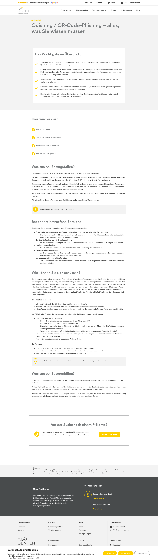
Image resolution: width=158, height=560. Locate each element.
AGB (37, 558)
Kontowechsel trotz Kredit (102, 494)
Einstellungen (142, 553)
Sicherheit (37, 20)
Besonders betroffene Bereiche (48, 138)
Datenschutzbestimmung (16, 558)
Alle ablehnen (125, 553)
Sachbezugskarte (99, 10)
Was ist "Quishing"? (43, 130)
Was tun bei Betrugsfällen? (46, 154)
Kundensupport (43, 380)
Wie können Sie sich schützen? (47, 146)
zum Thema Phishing (66, 209)
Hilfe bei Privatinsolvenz (102, 505)
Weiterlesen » (98, 499)
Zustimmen (110, 553)
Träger (113, 10)
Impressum (30, 558)
